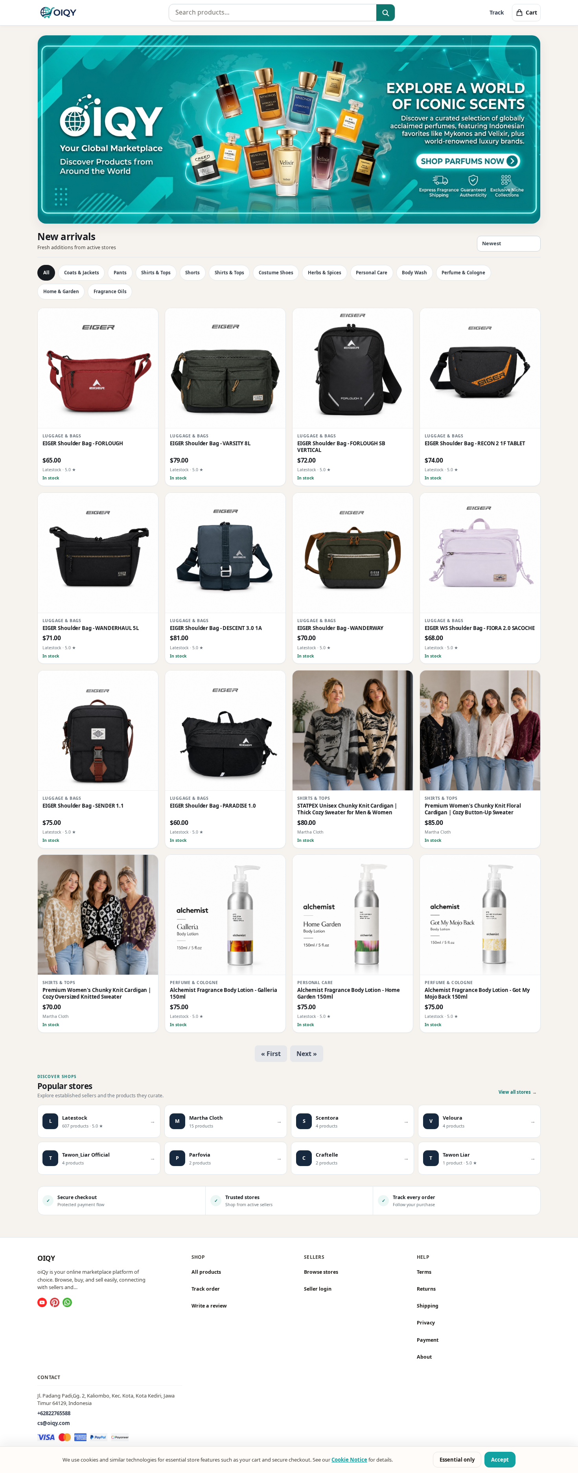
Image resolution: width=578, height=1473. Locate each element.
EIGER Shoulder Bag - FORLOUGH (82, 443)
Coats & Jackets (81, 272)
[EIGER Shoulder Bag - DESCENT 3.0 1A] (225, 553)
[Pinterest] (54, 1302)
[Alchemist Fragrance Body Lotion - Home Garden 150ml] (353, 915)
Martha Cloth (310, 832)
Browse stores (321, 1272)
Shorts (192, 272)
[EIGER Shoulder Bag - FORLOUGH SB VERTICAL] (353, 368)
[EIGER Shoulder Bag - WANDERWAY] (353, 553)
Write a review (209, 1305)
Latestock (51, 470)
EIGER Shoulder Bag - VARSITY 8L (210, 443)
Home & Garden (61, 291)
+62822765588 (53, 1413)
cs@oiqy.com (53, 1423)
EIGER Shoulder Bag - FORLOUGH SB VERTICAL (341, 447)
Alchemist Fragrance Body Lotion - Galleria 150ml (223, 993)
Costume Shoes (276, 272)
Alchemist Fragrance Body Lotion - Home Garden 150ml (348, 993)
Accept (500, 1459)
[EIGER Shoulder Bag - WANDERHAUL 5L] (98, 553)
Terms (424, 1272)
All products (206, 1272)
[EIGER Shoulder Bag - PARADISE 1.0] (225, 730)
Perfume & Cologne (463, 272)
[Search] (385, 13)
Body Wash (414, 272)
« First (271, 1053)
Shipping (427, 1305)
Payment (427, 1340)
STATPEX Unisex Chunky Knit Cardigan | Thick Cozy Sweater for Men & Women (347, 809)
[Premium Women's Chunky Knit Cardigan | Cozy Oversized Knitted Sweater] (98, 915)
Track (497, 12)
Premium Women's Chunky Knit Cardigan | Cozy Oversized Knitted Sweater (96, 993)
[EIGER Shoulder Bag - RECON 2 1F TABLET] (480, 368)
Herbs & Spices (324, 272)
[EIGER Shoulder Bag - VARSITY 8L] (225, 368)
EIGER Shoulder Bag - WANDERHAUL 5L (90, 628)
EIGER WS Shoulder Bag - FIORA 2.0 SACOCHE (480, 628)
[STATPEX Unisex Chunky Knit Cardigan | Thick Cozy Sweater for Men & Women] (353, 730)
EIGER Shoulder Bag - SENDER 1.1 (83, 806)
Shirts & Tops (156, 272)
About (424, 1357)
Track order (205, 1289)
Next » (306, 1053)
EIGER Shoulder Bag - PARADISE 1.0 (213, 806)
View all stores (518, 1092)
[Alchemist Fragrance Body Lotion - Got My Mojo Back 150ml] (480, 915)
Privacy (426, 1323)
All (46, 272)
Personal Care (371, 272)
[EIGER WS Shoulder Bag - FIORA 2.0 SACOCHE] (480, 553)
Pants (120, 272)
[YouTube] (42, 1302)
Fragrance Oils (110, 291)
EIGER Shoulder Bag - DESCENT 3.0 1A (215, 628)
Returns (426, 1289)
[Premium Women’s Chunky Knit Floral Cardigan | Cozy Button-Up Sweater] (480, 730)
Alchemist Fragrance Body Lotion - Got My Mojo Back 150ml (477, 993)
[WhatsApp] (67, 1302)
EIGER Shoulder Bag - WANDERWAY (340, 628)
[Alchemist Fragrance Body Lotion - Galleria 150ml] (225, 915)
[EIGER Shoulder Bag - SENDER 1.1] (98, 730)
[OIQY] (58, 12)
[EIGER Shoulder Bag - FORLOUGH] (98, 368)
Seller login (317, 1289)
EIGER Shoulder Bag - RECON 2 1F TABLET (475, 443)
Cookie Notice (349, 1459)
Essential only (457, 1459)
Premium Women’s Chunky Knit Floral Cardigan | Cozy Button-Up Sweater (473, 809)
